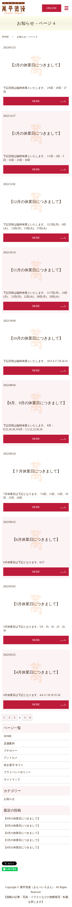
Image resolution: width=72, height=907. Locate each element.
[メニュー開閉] (66, 8)
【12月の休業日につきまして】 (36, 201)
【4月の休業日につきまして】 (22, 847)
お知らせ (9, 799)
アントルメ (10, 757)
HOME (5, 37)
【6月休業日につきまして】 (36, 539)
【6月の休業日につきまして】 (22, 833)
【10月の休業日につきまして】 (36, 338)
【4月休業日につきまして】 (36, 672)
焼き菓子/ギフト (13, 765)
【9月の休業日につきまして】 (22, 818)
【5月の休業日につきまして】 (22, 840)
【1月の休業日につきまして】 (36, 133)
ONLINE (51, 8)
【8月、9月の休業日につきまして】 (36, 403)
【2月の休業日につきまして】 (36, 65)
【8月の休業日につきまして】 (22, 825)
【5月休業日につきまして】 (36, 604)
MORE (36, 101)
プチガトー (10, 750)
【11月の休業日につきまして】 (36, 270)
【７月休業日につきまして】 (36, 471)
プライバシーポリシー (17, 772)
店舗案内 (9, 743)
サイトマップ (12, 779)
